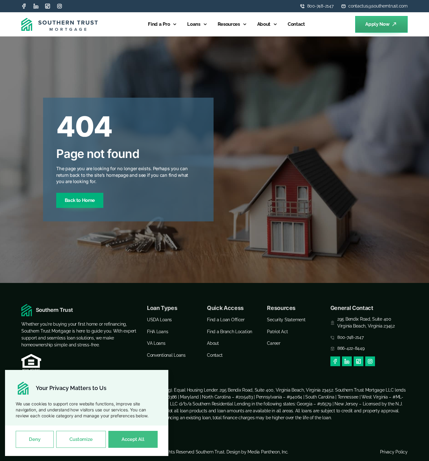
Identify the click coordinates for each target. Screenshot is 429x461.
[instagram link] (59, 6)
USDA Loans (159, 319)
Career (273, 343)
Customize (81, 439)
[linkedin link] (36, 6)
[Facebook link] (24, 6)
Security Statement (286, 319)
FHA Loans (157, 331)
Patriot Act (277, 331)
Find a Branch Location (229, 331)
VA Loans (156, 343)
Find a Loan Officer (226, 319)
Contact (296, 24)
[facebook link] (335, 361)
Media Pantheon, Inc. (267, 451)
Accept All (133, 439)
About (263, 24)
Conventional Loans (166, 355)
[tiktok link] (47, 6)
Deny (34, 439)
